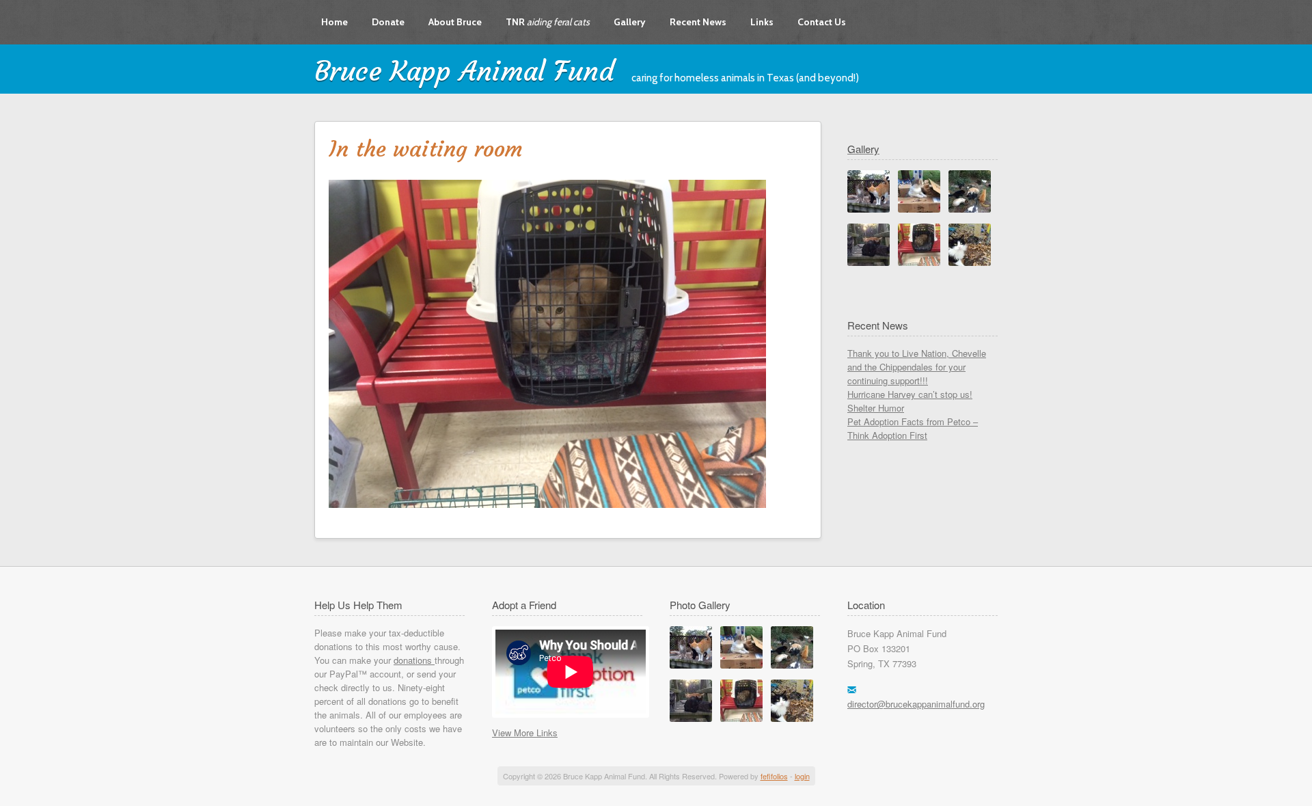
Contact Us (821, 22)
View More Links (525, 732)
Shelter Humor (875, 407)
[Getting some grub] (792, 664)
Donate (388, 22)
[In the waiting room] (741, 718)
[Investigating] (691, 664)
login (802, 775)
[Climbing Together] (691, 718)
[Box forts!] (741, 664)
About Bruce (455, 22)
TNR (548, 22)
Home (334, 22)
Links (762, 22)
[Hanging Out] (792, 718)
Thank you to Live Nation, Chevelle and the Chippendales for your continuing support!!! (916, 367)
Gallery (630, 22)
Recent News (698, 22)
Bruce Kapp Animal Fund (464, 71)
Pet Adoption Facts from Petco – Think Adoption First (912, 428)
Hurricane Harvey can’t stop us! (909, 394)
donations (414, 660)
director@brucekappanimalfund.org (916, 703)
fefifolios (774, 775)
